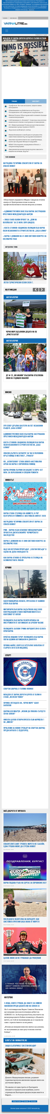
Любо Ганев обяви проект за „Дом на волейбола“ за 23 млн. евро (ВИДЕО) (20, 221)
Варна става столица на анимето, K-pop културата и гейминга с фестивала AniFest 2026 (24, 514)
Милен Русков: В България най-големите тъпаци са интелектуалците (28, 116)
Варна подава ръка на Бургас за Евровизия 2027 (25, 882)
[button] (5, 48)
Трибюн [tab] (14, 101)
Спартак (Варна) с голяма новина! (18, 688)
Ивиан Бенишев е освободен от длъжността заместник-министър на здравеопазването (25, 135)
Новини (5, 18)
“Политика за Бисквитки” (29, 8)
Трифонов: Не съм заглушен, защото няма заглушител (25, 106)
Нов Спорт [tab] (35, 101)
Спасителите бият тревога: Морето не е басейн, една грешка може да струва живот (24, 845)
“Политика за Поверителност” (12, 8)
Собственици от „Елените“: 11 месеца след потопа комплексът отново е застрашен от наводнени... (27, 121)
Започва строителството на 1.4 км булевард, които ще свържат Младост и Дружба (25, 140)
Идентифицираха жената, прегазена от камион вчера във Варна (24, 602)
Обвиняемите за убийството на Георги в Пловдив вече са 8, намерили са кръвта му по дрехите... (26, 112)
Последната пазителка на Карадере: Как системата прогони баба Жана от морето (21, 920)
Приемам (31, 10)
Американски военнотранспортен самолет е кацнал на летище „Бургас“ (26, 150)
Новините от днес (41, 35)
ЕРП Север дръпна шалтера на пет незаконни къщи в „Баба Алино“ (22, 39)
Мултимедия (13, 18)
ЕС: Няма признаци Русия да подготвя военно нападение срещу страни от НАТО (27, 126)
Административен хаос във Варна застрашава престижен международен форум (24, 213)
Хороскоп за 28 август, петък (20, 130)
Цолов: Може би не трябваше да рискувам (22, 958)
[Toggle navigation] (6, 30)
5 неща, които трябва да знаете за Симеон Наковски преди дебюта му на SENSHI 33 (23, 1004)
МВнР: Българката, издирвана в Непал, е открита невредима (24, 145)
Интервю (8, 997)
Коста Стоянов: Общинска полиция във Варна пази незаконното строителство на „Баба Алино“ (25, 229)
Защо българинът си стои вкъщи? (20, 1045)
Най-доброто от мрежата (14, 811)
